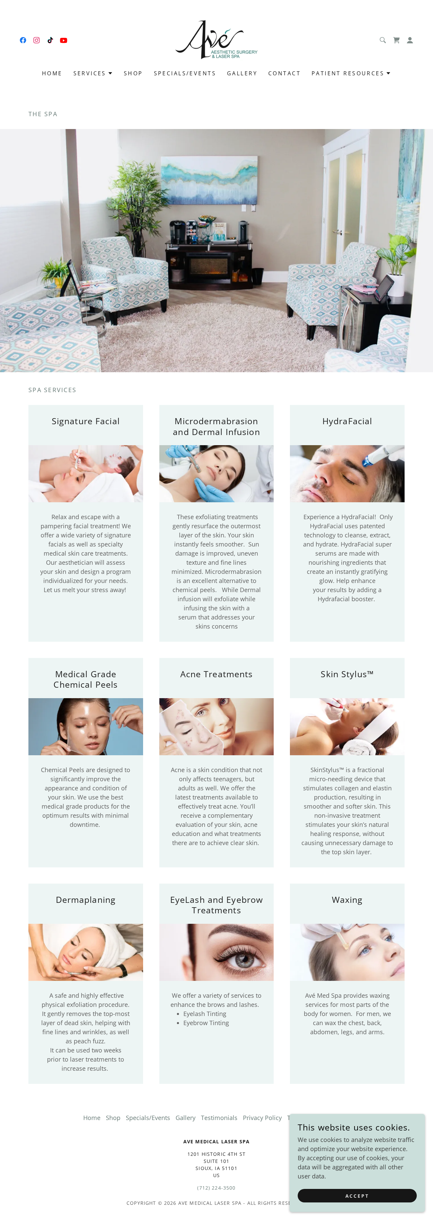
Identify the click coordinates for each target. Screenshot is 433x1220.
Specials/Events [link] (185, 73)
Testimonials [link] (219, 1118)
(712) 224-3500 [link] (216, 1188)
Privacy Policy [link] (262, 1118)
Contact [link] (284, 73)
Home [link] (52, 73)
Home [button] (91, 1118)
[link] (23, 40)
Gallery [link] (242, 73)
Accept (357, 1196)
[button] (396, 40)
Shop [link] (133, 73)
